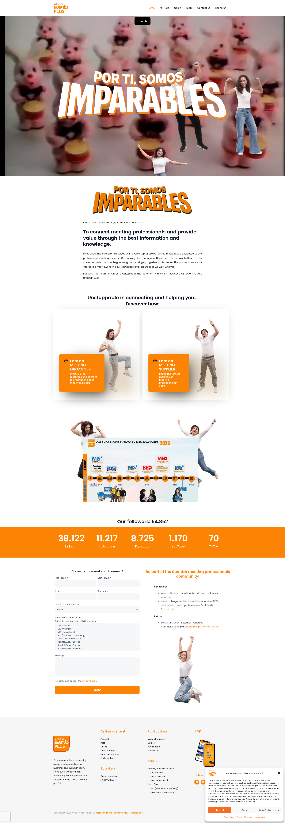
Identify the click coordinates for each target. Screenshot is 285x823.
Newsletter (153, 750)
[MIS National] (97, 625)
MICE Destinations (109, 754)
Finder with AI (107, 758)
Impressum (260, 817)
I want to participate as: (67, 604)
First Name (60, 577)
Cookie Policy (230, 817)
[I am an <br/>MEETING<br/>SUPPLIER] (155, 360)
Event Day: (153, 784)
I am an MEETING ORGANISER (80, 365)
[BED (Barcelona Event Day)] (97, 635)
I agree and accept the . (77, 680)
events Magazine (156, 739)
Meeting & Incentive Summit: (163, 768)
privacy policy (89, 680)
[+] (169, 597)
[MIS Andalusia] (97, 629)
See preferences (269, 810)
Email (58, 591)
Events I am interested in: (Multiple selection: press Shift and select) (77, 619)
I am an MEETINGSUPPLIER (167, 365)
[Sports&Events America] (97, 648)
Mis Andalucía (158, 776)
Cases (103, 746)
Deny (244, 810)
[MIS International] (97, 632)
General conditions (103, 812)
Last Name (104, 577)
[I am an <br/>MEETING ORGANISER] (66, 360)
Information (154, 746)
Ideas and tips (107, 750)
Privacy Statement (245, 817)
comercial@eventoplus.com (202, 626)
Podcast (104, 739)
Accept (220, 810)
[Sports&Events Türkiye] (97, 645)
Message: (60, 655)
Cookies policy (137, 812)
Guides (151, 742)
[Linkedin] (196, 782)
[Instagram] (203, 782)
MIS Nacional (157, 772)
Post (102, 742)
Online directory (108, 776)
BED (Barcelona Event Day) (164, 788)
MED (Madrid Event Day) (163, 792)
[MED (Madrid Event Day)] (97, 638)
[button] (279, 773)
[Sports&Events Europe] (97, 642)
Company (103, 591)
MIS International (159, 780)
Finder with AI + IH (109, 779)
